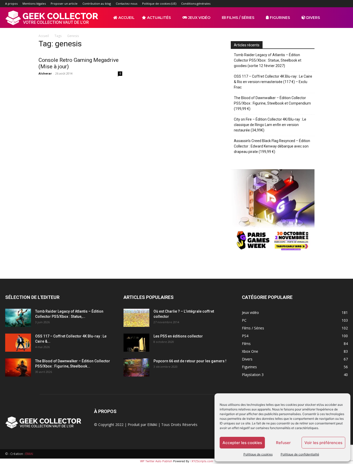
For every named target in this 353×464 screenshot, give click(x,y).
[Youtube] (344, 3)
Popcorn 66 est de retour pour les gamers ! (190, 361)
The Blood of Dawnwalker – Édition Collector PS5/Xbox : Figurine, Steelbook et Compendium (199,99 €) (272, 103)
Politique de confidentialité (300, 454)
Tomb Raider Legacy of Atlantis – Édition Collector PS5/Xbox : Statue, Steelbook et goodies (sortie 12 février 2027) (267, 60)
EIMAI (152, 424)
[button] (341, 18)
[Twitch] (327, 3)
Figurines (279, 17)
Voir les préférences (323, 442)
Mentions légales (34, 3)
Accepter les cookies (242, 442)
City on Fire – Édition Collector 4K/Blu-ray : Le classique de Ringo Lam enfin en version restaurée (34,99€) (270, 124)
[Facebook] (301, 3)
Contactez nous (126, 3)
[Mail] (318, 3)
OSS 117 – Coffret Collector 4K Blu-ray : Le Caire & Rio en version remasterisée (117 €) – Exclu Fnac (273, 81)
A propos (11, 3)
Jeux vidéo (198, 17)
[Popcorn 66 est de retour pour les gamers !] (136, 367)
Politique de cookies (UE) (159, 3)
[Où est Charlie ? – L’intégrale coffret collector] (136, 318)
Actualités (158, 17)
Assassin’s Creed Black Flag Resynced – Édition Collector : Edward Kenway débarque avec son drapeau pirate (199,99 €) (272, 146)
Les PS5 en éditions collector (178, 336)
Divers (312, 17)
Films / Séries (240, 17)
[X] (335, 3)
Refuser (283, 442)
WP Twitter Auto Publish (156, 461)
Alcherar (45, 73)
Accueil (126, 17)
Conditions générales (195, 3)
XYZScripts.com (202, 461)
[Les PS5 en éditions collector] (136, 343)
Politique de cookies (258, 454)
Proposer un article (64, 3)
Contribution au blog (96, 3)
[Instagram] (310, 3)
